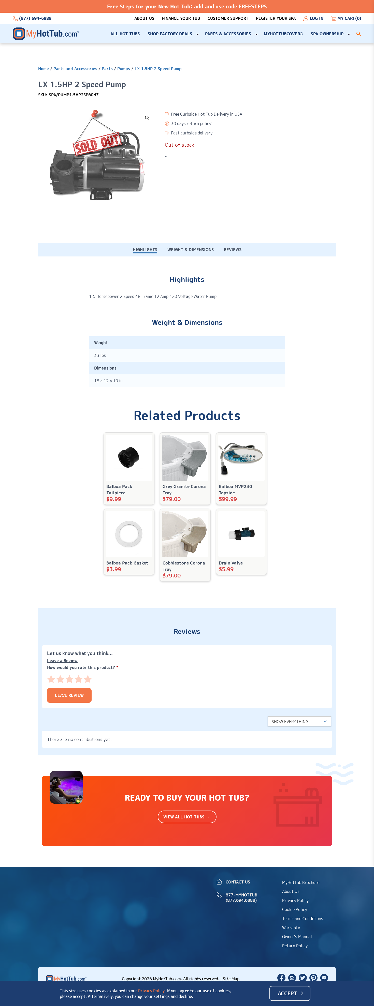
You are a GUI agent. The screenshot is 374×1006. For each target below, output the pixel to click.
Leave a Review (62, 660)
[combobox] (299, 721)
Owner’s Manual (297, 936)
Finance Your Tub (181, 18)
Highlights (145, 249)
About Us (144, 18)
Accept (287, 993)
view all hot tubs (184, 817)
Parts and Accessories (75, 68)
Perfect (88, 679)
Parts (107, 68)
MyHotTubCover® (283, 34)
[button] (358, 33)
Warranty (291, 928)
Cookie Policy (294, 909)
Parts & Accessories (228, 34)
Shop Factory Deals (170, 34)
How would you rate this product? (82, 667)
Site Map (231, 979)
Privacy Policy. (152, 991)
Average (69, 679)
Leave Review (69, 695)
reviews (232, 249)
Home (43, 68)
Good (78, 679)
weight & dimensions (190, 249)
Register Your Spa (276, 18)
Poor (51, 679)
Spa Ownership (327, 34)
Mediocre (60, 679)
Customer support (228, 18)
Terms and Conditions (302, 918)
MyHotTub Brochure (300, 882)
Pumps (123, 68)
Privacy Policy (295, 900)
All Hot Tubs (125, 34)
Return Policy (295, 946)
